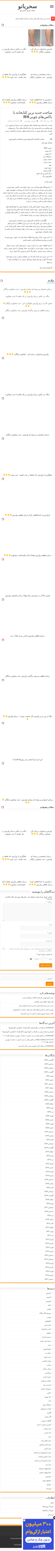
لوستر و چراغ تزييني (46, 1032)
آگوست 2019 (48, 1148)
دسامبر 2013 (49, 1279)
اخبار (49, 1305)
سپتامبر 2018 (48, 1191)
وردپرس (50, 1514)
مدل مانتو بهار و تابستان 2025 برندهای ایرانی (37, 998)
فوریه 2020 (49, 1124)
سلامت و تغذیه (46, 1381)
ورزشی (48, 1488)
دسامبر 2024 (49, 1064)
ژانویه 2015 (49, 1251)
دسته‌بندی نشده (45, 1341)
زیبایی (49, 1365)
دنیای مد (48, 1353)
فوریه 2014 (49, 1271)
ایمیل (49, 933)
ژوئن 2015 (49, 1231)
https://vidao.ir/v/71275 (44, 1040)
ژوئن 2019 (49, 1156)
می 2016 (50, 1215)
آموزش (33, 121)
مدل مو (48, 1464)
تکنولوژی (48, 1321)
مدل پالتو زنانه (46, 1441)
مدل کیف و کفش (45, 1445)
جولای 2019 (49, 1152)
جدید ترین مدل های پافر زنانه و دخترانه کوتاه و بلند (36, 1006)
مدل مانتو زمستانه (44, 1457)
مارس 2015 (49, 1243)
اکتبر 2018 (49, 1187)
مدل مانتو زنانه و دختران (42, 1461)
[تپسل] (3, 318)
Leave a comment (13, 121)
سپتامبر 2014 (48, 1259)
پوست (49, 1317)
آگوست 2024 (48, 1072)
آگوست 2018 (48, 1195)
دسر (49, 1345)
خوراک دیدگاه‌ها (48, 1510)
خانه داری (47, 1325)
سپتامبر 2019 (48, 1144)
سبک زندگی (47, 1369)
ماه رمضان (47, 1429)
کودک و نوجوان (45, 1409)
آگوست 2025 (48, 1060)
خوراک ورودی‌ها (48, 1506)
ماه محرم (48, 1433)
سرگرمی (48, 1373)
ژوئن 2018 (49, 1203)
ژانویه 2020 (49, 1128)
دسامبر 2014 (49, 1255)
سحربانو (27, 6)
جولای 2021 (49, 1088)
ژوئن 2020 (49, 1108)
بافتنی (49, 1309)
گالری (49, 1413)
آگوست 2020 (48, 1100)
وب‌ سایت (48, 941)
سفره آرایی (47, 1377)
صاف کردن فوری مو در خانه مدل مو (31, 1046)
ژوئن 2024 (49, 1076)
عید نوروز (48, 1397)
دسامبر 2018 (49, 1179)
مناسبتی (48, 1476)
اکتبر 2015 (49, 1223)
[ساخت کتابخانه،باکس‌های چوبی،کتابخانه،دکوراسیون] (27, 221)
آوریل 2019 (49, 1164)
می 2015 (50, 1235)
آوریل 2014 (49, 1263)
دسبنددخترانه (46, 1337)
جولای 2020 (49, 1104)
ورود (51, 1502)
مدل (49, 1437)
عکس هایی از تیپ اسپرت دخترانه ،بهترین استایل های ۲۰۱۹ (23, 1036)
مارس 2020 (49, 1120)
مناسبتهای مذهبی (45, 1472)
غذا (50, 1401)
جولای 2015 (49, 1227)
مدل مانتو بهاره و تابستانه (42, 1453)
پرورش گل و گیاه (45, 1313)
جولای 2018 (49, 1199)
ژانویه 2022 (49, 1080)
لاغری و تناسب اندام (44, 1425)
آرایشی (48, 1293)
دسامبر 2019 (49, 1132)
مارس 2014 (49, 1267)
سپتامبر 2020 (48, 1096)
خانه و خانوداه (46, 1329)
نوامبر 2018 (49, 1183)
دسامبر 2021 (49, 1084)
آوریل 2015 (49, 1239)
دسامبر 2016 (49, 1211)
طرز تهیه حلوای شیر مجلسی (43, 1002)
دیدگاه (49, 902)
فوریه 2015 (49, 1247)
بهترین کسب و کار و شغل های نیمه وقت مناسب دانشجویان (29, 19)
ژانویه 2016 (49, 1219)
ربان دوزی (47, 1357)
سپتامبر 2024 (48, 1068)
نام (50, 925)
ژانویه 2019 (49, 1175)
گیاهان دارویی (46, 1421)
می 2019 (50, 1160)
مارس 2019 (49, 1167)
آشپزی (48, 1297)
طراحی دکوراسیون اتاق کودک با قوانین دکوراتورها (26, 1028)
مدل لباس (47, 1449)
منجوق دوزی (46, 1480)
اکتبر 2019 (49, 1140)
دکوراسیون (27, 121)
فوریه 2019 (49, 1171)
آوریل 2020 (49, 1116)
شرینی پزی (47, 1385)
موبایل (48, 1484)
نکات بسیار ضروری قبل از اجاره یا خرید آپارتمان (36, 1014)
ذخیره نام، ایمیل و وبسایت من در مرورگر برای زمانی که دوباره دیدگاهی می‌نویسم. (30, 950)
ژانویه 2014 (49, 1275)
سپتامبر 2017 (48, 1207)
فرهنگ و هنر (47, 1405)
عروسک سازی (46, 1389)
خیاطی (48, 1333)
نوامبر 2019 (49, 1136)
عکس (49, 1393)
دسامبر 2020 (49, 1092)
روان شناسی (46, 1361)
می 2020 (50, 1112)
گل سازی (48, 1417)
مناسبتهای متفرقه (45, 1468)
